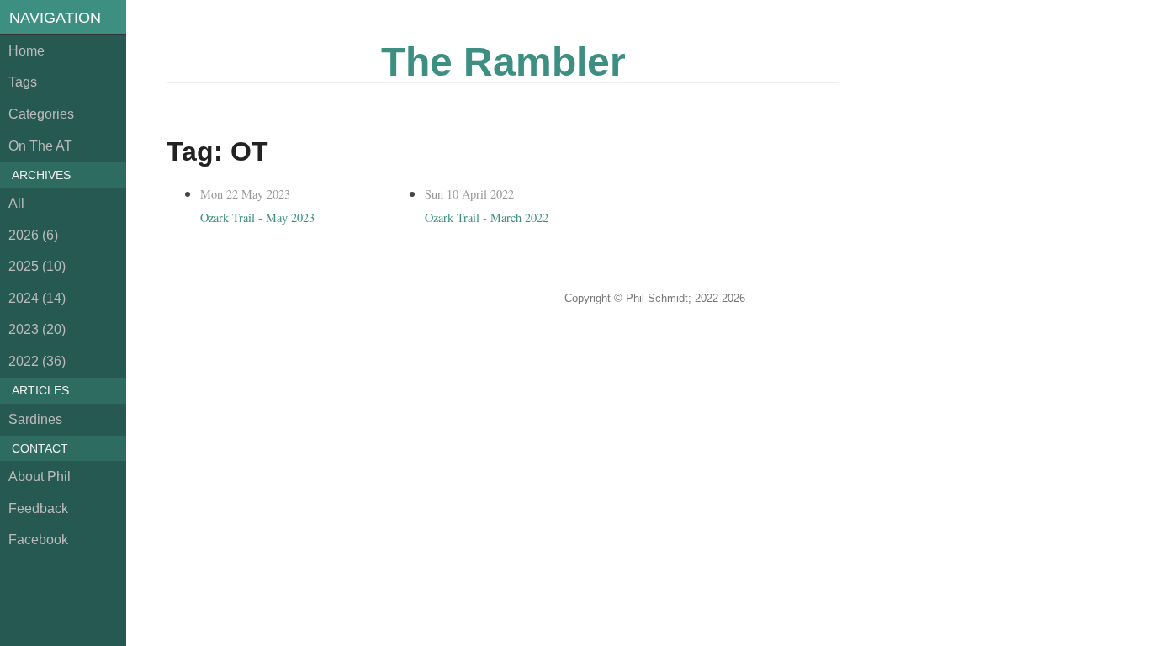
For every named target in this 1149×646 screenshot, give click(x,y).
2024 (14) (37, 298)
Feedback (38, 508)
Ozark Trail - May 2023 (257, 217)
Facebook (38, 539)
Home (26, 51)
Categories (41, 114)
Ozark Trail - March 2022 (486, 217)
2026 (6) (33, 235)
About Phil (39, 476)
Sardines (35, 419)
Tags (22, 82)
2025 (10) (37, 266)
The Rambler (503, 62)
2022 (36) (37, 361)
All (16, 203)
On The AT (40, 146)
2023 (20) (37, 329)
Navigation (55, 17)
